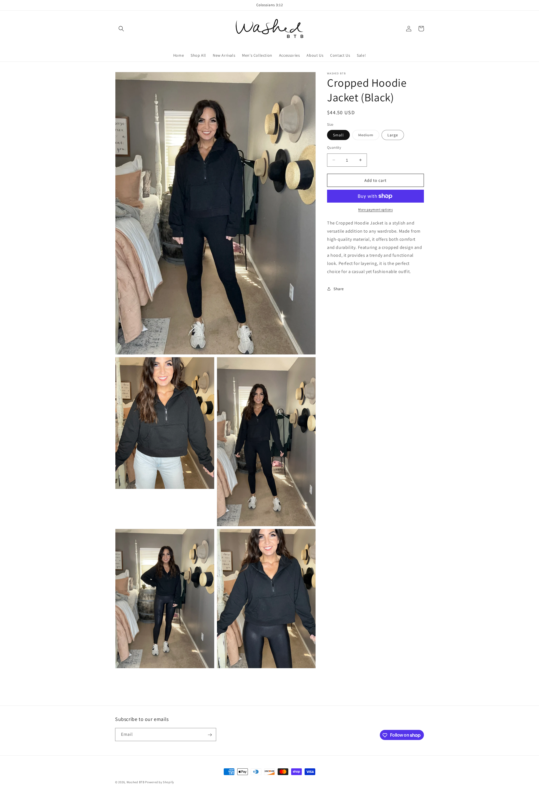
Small (338, 134)
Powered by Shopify (159, 782)
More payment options (375, 209)
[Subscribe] (210, 734)
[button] (121, 28)
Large (392, 134)
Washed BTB (136, 782)
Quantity (334, 147)
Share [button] (339, 288)
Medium (368, 136)
